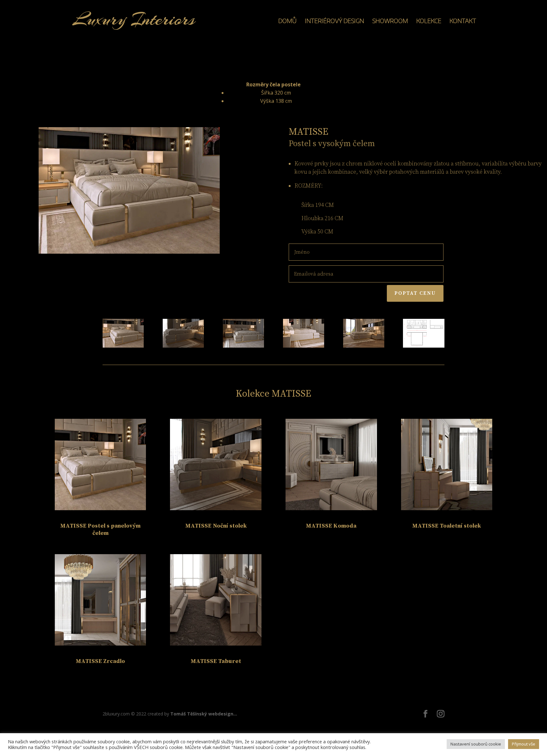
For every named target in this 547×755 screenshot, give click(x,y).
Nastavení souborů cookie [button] (475, 744)
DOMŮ (287, 21)
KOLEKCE (428, 21)
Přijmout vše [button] (523, 744)
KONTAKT (463, 21)
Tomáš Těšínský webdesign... (203, 714)
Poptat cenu (415, 293)
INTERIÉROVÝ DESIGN (334, 21)
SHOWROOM (390, 21)
